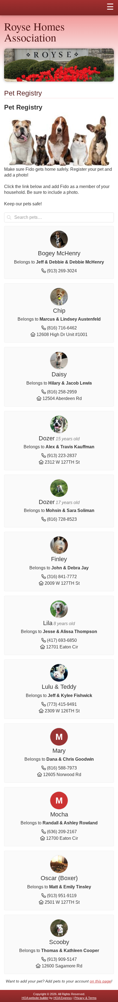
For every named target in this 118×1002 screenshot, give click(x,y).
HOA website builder (35, 998)
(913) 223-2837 (62, 455)
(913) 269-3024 (62, 270)
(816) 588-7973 (62, 768)
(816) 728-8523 (62, 519)
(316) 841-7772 (62, 576)
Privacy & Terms (85, 998)
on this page (100, 981)
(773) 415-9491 (62, 704)
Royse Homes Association (34, 32)
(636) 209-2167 (62, 831)
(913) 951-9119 (62, 895)
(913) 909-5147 (62, 959)
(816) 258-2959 (62, 392)
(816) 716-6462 (62, 328)
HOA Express (63, 998)
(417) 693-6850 (62, 640)
